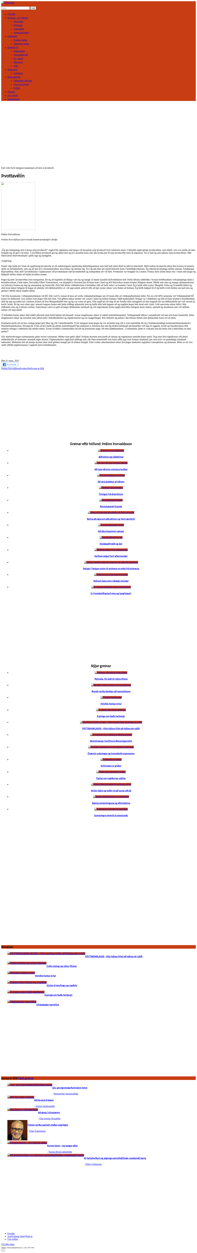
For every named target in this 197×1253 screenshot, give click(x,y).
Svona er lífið (37, 368)
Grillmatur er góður (111, 765)
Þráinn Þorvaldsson (10, 368)
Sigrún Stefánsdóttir (45, 1106)
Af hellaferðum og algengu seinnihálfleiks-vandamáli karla (115, 1158)
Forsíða (11, 14)
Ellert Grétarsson (93, 1164)
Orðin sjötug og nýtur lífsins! (61, 966)
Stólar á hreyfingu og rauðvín (62, 985)
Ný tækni (18, 58)
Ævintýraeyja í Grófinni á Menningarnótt (111, 740)
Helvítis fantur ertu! (111, 703)
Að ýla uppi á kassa (44, 1100)
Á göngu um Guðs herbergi (111, 716)
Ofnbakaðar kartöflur (47, 1004)
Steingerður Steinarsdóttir (66, 1093)
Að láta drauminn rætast (111, 531)
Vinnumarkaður (21, 32)
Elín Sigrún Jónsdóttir (49, 1118)
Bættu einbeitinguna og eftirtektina (111, 803)
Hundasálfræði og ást (111, 543)
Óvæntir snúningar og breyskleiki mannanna (111, 753)
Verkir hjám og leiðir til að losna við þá (111, 790)
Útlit (16, 66)
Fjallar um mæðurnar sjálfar (111, 778)
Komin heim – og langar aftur (62, 1145)
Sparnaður (19, 29)
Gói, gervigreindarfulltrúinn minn (69, 1087)
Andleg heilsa (20, 40)
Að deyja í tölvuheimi (49, 1112)
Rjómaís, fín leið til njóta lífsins (111, 678)
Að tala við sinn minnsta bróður (111, 469)
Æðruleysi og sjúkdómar (111, 456)
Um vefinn (12, 95)
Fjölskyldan (19, 51)
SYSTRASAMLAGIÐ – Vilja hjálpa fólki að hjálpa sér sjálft (111, 728)
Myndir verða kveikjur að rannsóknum (111, 691)
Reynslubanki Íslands (111, 506)
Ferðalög (18, 73)
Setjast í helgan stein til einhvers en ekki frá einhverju (111, 568)
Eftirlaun (18, 25)
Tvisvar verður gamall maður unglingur (47, 1124)
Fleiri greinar (26, 1078)
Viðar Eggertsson (37, 1131)
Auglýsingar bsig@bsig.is (19, 1236)
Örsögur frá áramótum (111, 494)
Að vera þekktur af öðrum (111, 481)
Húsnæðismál (21, 55)
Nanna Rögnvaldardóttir (60, 1152)
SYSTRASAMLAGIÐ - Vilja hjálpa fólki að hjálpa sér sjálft (114, 956)
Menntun (18, 62)
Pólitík (17, 88)
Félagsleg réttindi (23, 80)
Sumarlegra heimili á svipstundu (111, 815)
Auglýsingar (13, 99)
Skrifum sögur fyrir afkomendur (111, 556)
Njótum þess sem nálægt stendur (111, 580)
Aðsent (11, 92)
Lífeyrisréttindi (21, 84)
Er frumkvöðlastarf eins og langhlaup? (111, 593)
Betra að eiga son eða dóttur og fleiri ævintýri (111, 518)
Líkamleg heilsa (21, 43)
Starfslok (18, 21)
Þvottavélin (25, 368)
